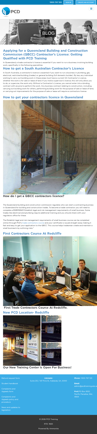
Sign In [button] (68, 2)
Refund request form (11, 378)
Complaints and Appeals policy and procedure (10, 399)
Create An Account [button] (86, 2)
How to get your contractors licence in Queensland (43, 97)
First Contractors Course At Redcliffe (32, 233)
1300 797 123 (56, 2)
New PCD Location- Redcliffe (26, 312)
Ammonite (54, 429)
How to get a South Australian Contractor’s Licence (43, 68)
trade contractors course (33, 223)
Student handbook (10, 383)
